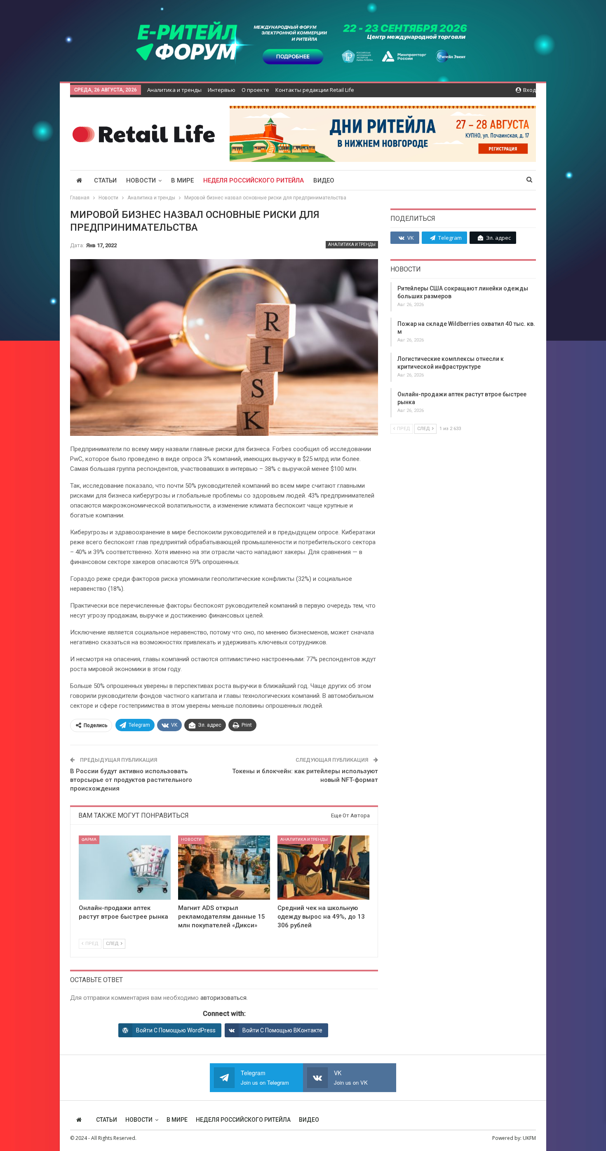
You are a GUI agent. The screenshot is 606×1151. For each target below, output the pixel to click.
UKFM (529, 1138)
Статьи (105, 180)
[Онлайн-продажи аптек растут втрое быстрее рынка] (125, 867)
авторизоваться (223, 997)
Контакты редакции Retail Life (314, 90)
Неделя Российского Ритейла (253, 180)
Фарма (89, 839)
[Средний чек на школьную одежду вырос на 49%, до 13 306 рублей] (323, 867)
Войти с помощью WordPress (176, 1030)
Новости (141, 180)
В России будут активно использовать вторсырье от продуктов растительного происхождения (131, 779)
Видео (323, 180)
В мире (182, 180)
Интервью (221, 90)
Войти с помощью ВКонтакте (282, 1030)
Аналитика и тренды (174, 90)
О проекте (255, 90)
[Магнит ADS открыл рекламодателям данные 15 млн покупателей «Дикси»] (224, 867)
